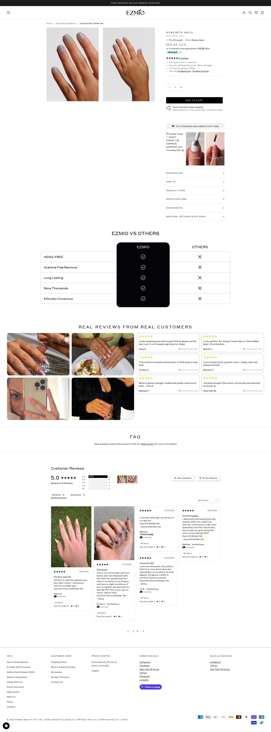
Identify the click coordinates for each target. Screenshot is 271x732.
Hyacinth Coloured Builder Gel (68, 588)
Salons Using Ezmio (17, 677)
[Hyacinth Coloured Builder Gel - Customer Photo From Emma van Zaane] (132, 479)
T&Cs (125, 720)
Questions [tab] (75, 494)
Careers (11, 706)
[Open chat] (6, 725)
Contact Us (57, 682)
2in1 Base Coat (184, 71)
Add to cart (194, 100)
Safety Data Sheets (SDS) (21, 672)
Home (49, 23)
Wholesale (56, 672)
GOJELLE (70, 720)
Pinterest (145, 676)
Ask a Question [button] (184, 478)
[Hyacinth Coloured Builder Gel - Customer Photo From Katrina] (122, 479)
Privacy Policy (87, 720)
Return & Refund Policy (63, 667)
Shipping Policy (59, 662)
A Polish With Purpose (18, 667)
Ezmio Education (15, 687)
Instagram (145, 662)
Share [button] (60, 603)
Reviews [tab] (56, 494)
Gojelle (95, 670)
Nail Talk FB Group (149, 669)
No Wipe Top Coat (201, 71)
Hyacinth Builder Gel (150, 523)
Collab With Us (14, 682)
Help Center (147, 444)
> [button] (143, 631)
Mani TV (11, 696)
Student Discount (60, 677)
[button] (72, 606)
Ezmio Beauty (53, 720)
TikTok (143, 672)
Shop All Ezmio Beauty (66, 23)
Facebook (145, 665)
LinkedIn (144, 679)
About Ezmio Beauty (17, 662)
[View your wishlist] (256, 12)
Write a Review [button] (209, 478)
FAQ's (10, 702)
